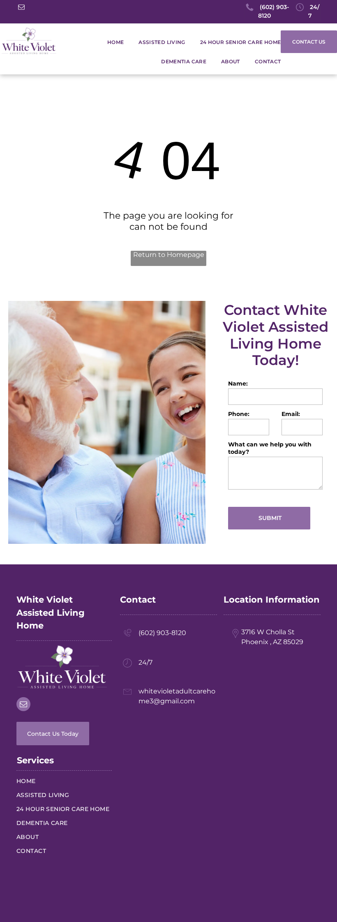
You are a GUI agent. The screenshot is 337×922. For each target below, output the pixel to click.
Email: (291, 414)
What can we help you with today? (270, 448)
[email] (21, 8)
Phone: (238, 414)
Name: (238, 383)
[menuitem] (108, 42)
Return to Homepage (168, 255)
